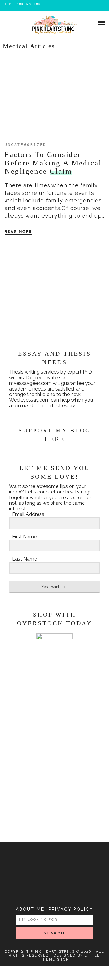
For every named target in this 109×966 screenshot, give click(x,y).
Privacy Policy (70, 909)
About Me (30, 909)
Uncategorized (25, 144)
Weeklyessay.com (29, 400)
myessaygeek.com (30, 383)
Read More (18, 231)
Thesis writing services (34, 372)
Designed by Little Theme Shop (70, 957)
